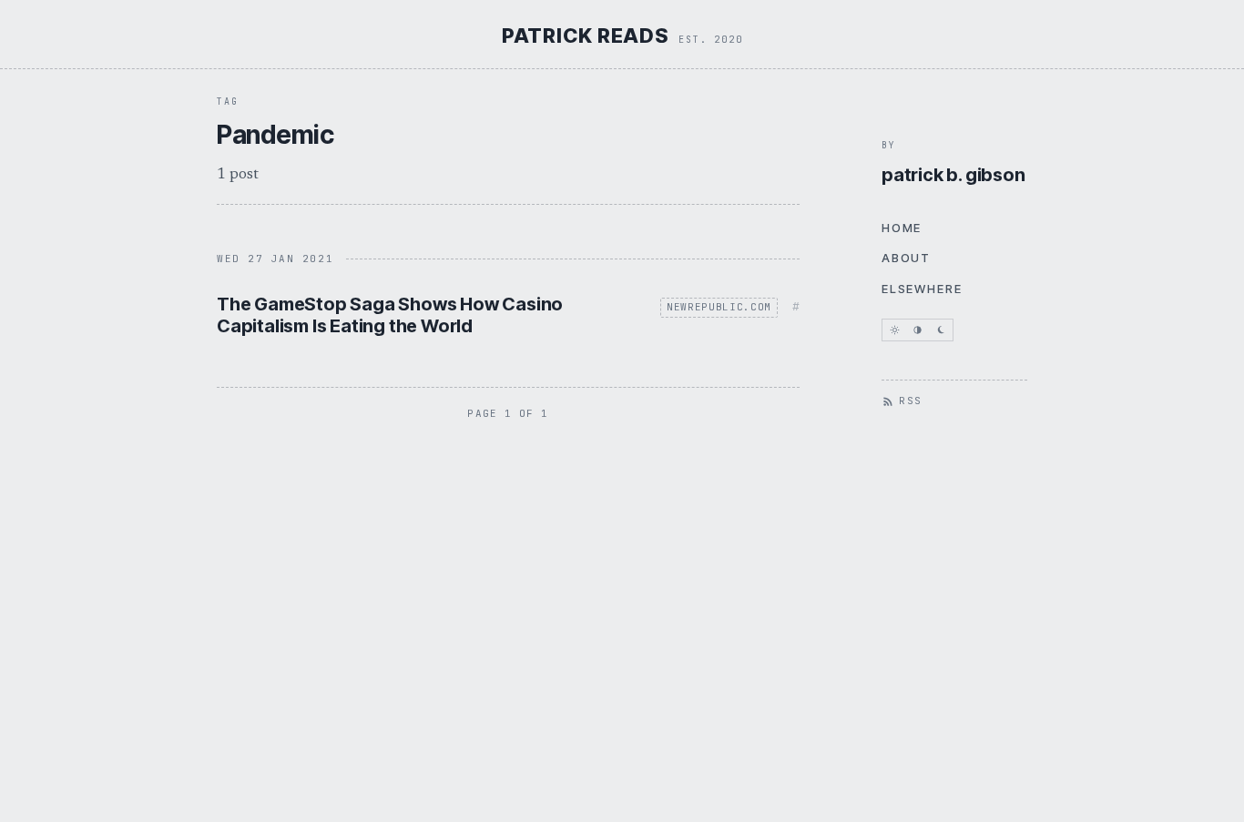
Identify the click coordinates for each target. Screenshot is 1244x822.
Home (902, 227)
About (906, 257)
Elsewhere (922, 288)
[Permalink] (793, 307)
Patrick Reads (585, 35)
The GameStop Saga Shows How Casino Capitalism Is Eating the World (390, 315)
